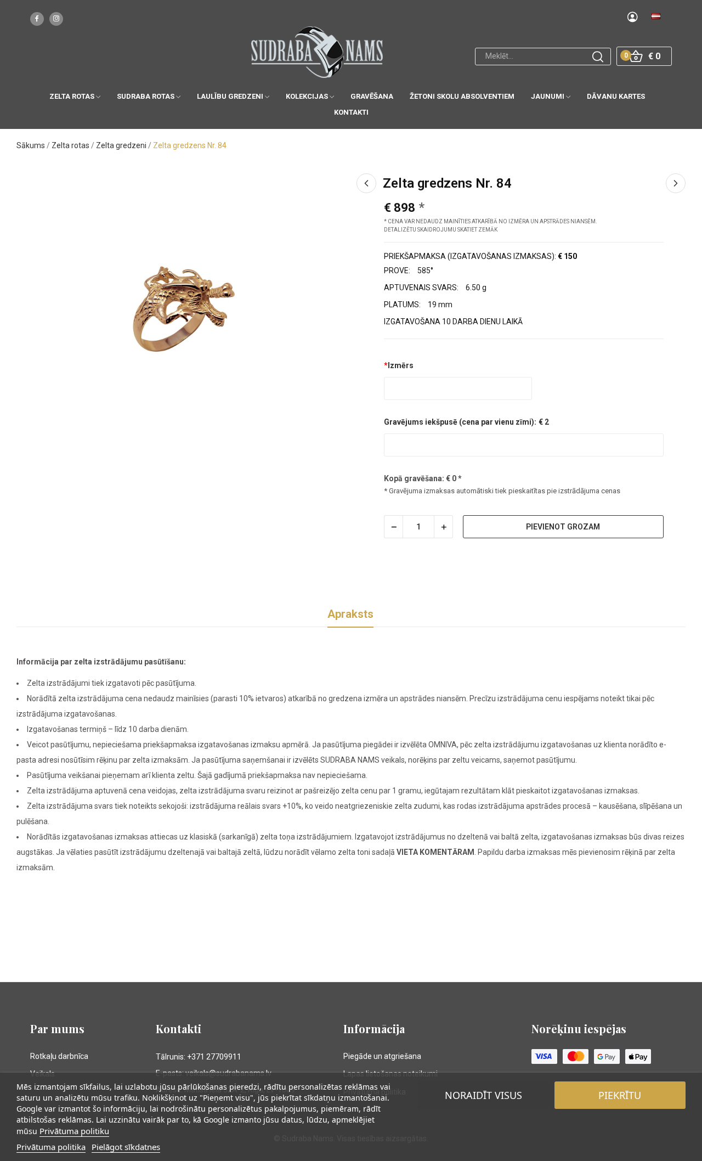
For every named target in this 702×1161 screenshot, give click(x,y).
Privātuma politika (51, 1146)
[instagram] (56, 19)
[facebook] (37, 19)
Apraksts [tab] (350, 614)
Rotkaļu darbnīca (59, 1056)
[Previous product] (366, 183)
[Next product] (676, 183)
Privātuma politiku (74, 1130)
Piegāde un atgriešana (382, 1056)
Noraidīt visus (483, 1095)
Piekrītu (619, 1095)
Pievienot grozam (563, 526)
